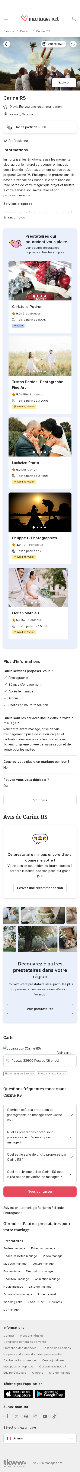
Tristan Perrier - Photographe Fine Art (37, 384)
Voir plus (40, 800)
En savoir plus (14, 217)
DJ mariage (11, 1309)
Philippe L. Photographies (34, 538)
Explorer (64, 82)
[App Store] (18, 1397)
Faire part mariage (43, 1248)
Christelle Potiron (27, 306)
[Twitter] (16, 1416)
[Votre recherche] (6, 44)
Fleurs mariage (13, 1286)
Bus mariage (11, 1271)
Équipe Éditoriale (14, 1372)
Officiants (55, 1302)
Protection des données (19, 1348)
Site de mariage (60, 1372)
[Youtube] (45, 1416)
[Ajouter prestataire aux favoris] (73, 44)
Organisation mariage (17, 1294)
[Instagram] (35, 1416)
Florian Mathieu (25, 613)
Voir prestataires (40, 1009)
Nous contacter (40, 1191)
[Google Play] (50, 1397)
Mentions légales (32, 1335)
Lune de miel (47, 1294)
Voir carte (64, 1053)
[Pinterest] (26, 1416)
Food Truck (36, 1302)
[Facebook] (7, 1416)
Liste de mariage (40, 1286)
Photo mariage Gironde (19, 1073)
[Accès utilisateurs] (74, 19)
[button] (40, 861)
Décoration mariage (39, 1271)
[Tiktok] (54, 1416)
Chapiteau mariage (16, 1279)
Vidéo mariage (53, 1256)
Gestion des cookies (56, 1348)
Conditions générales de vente (24, 1342)
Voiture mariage (43, 1263)
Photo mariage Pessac (52, 1073)
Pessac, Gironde (21, 114)
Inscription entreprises (18, 1366)
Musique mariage (15, 1263)
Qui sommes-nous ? (52, 1366)
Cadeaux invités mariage (20, 1256)
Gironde (9, 31)
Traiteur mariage (14, 1248)
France (18, 1438)
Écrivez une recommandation (40, 888)
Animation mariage (47, 1279)
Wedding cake (13, 1302)
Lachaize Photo (25, 462)
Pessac (25, 31)
